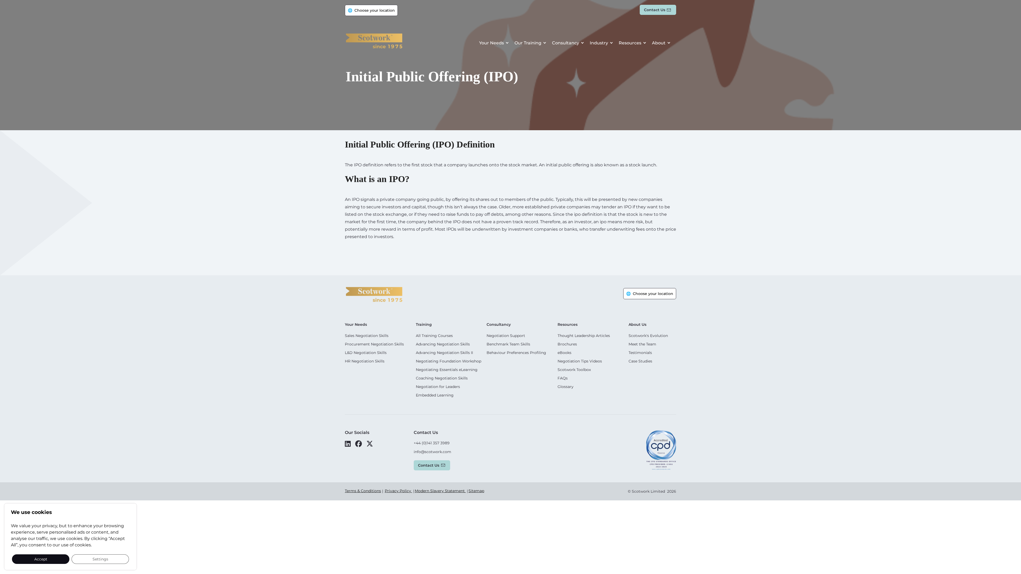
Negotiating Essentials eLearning (447, 369)
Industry (599, 42)
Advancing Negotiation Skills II (444, 352)
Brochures (567, 344)
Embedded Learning (435, 395)
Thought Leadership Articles (584, 335)
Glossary (566, 386)
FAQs (563, 378)
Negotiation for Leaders (438, 386)
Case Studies (640, 361)
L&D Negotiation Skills (366, 352)
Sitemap (476, 490)
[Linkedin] (348, 444)
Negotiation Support (506, 335)
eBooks (564, 352)
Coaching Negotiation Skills (442, 378)
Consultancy (565, 42)
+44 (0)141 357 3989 (432, 443)
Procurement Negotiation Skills (374, 344)
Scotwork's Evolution (648, 335)
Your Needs (491, 42)
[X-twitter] (369, 444)
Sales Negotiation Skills (366, 335)
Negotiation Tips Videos (580, 361)
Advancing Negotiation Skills (443, 344)
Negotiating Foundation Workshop (448, 361)
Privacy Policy (398, 490)
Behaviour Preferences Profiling (516, 352)
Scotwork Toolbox (574, 369)
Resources (630, 42)
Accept (40, 558)
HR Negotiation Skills (364, 361)
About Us (637, 324)
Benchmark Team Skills (508, 344)
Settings (100, 558)
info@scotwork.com (432, 451)
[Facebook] (358, 444)
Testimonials (640, 352)
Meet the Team (642, 344)
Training (424, 324)
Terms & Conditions (363, 490)
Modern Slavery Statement (440, 490)
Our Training (527, 42)
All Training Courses (434, 335)
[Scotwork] (374, 294)
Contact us (654, 9)
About (659, 42)
